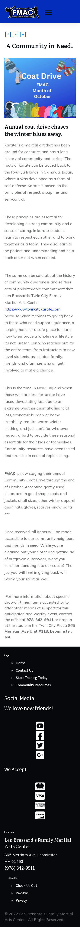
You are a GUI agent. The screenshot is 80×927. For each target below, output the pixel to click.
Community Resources (33, 685)
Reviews (22, 893)
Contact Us (24, 670)
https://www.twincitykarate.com (32, 309)
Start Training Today (31, 677)
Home (20, 663)
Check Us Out (26, 885)
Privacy (21, 900)
